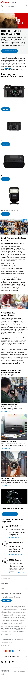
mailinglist (8, 68)
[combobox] (14, 6)
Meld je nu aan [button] (6, 600)
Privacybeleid (19, 639)
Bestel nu (5, 109)
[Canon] (5, 2)
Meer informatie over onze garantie (16, 555)
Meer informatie (5, 411)
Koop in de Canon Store (9, 50)
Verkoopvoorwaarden (7, 639)
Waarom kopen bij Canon (16, 572)
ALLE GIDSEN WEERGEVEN (10, 514)
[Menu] (26, 2)
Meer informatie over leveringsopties (14, 538)
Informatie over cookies (7, 642)
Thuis (3, 10)
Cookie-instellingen (6, 646)
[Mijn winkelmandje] (22, 2)
